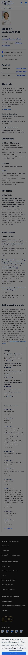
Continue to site (14, 653)
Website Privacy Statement (15, 650)
